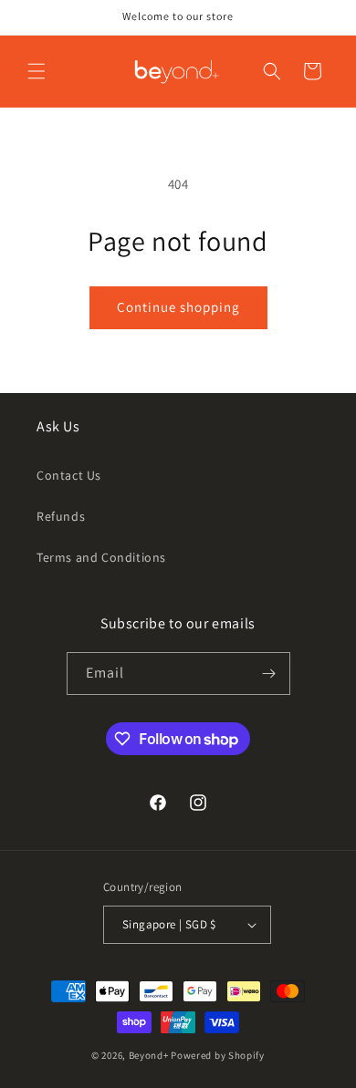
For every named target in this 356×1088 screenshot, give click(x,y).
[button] (36, 71)
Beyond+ (149, 1055)
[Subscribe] (269, 673)
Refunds (61, 516)
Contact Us (69, 475)
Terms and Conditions (101, 557)
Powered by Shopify (218, 1055)
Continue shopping (178, 307)
